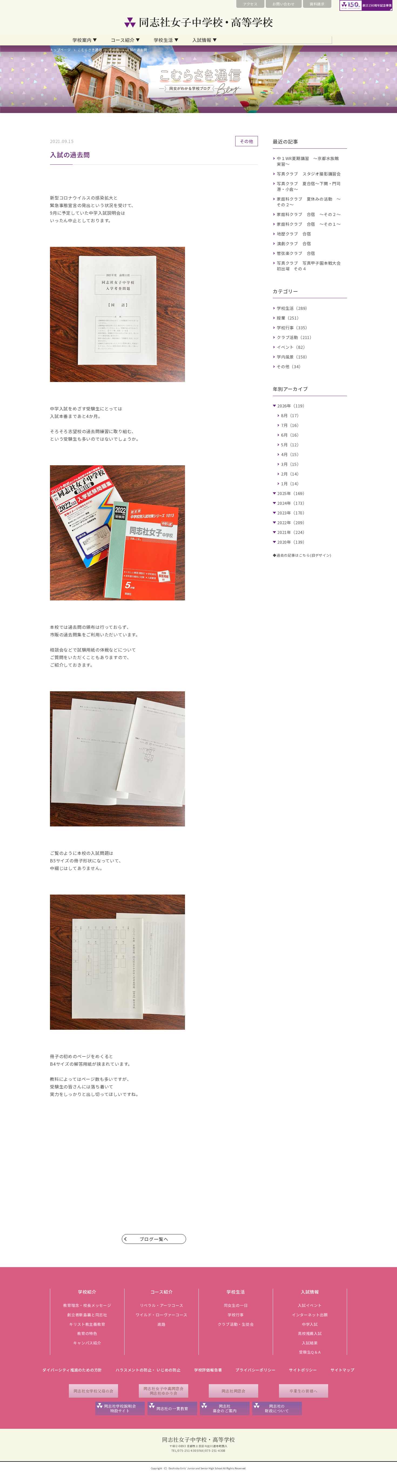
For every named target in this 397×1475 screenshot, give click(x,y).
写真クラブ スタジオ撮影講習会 (309, 174)
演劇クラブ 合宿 (294, 243)
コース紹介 (122, 39)
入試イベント (310, 1305)
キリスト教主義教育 (87, 1324)
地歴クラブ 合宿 (294, 234)
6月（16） (291, 435)
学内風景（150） (293, 357)
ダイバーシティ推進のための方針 (72, 1370)
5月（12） (291, 444)
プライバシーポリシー (255, 1370)
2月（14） (291, 474)
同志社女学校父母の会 (93, 1391)
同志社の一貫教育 (172, 1408)
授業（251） (289, 318)
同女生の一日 (236, 1305)
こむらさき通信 (90, 49)
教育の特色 (87, 1333)
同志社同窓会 (233, 1391)
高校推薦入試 (310, 1333)
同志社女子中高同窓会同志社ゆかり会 (163, 1391)
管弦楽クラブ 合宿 (296, 253)
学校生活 (163, 39)
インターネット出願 (310, 1314)
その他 (114, 49)
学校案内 (82, 39)
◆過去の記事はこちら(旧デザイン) (302, 555)
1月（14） (291, 483)
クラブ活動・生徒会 (236, 1324)
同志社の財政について (277, 1408)
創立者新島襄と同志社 (87, 1314)
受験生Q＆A (310, 1352)
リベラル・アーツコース (161, 1305)
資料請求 (317, 3)
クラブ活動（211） (295, 337)
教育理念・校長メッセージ (87, 1305)
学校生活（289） (293, 308)
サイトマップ (343, 1370)
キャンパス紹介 (87, 1343)
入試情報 (201, 39)
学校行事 (236, 1314)
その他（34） (290, 366)
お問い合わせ (283, 3)
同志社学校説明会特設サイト (120, 1408)
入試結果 (310, 1343)
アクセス (250, 3)
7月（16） (291, 425)
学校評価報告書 (208, 1370)
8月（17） (291, 415)
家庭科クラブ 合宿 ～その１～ (309, 224)
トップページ (60, 49)
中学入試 (310, 1324)
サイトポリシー (303, 1370)
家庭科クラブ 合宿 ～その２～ (309, 214)
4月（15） (291, 454)
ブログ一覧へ (154, 1239)
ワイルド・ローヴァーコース (161, 1314)
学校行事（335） (293, 327)
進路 (161, 1324)
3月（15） (291, 464)
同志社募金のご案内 (225, 1408)
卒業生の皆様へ (304, 1391)
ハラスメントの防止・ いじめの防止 (148, 1370)
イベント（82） (292, 347)
